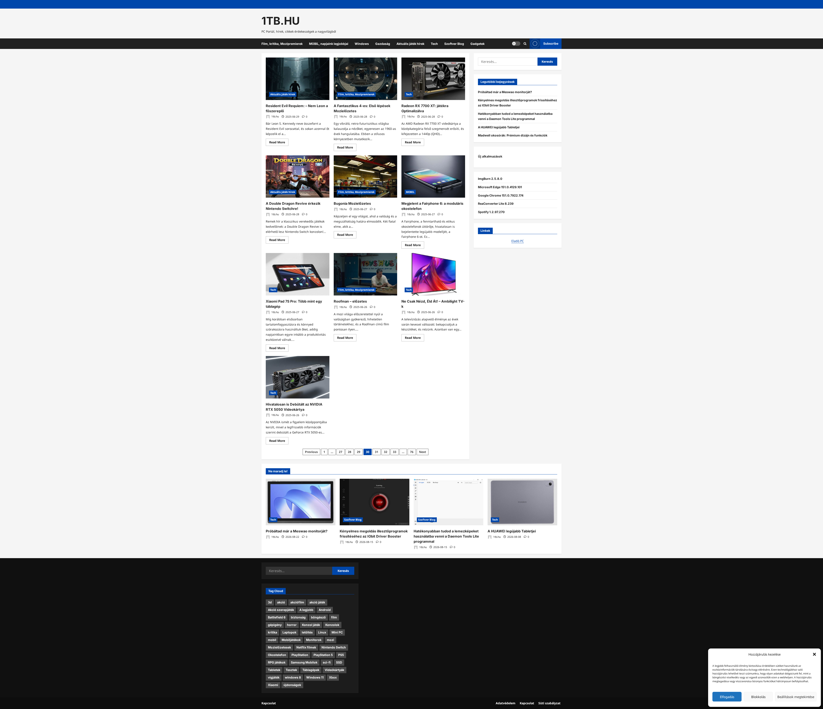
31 (376, 452)
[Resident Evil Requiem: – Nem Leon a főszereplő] (297, 79)
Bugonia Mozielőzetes (352, 203)
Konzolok (332, 625)
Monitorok (313, 640)
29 (358, 452)
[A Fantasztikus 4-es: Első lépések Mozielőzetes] (365, 79)
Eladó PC (517, 241)
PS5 (341, 655)
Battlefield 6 (276, 617)
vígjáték (273, 677)
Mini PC (337, 632)
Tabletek (274, 670)
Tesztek (291, 670)
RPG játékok (276, 662)
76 (411, 452)
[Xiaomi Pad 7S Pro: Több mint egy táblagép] (297, 274)
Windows (362, 43)
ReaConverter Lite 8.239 (496, 203)
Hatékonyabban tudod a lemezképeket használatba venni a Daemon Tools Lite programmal (446, 536)
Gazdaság (382, 43)
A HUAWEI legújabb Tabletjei (499, 127)
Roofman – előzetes (350, 301)
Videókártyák (334, 670)
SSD (339, 662)
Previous (311, 452)
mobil (272, 640)
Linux (322, 632)
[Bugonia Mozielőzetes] (365, 176)
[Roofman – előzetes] (365, 274)
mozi (330, 640)
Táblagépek (310, 670)
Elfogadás (727, 697)
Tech (434, 43)
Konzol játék (311, 625)
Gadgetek (477, 43)
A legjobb (306, 610)
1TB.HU (280, 20)
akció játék (317, 602)
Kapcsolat (268, 703)
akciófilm (297, 602)
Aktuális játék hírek (410, 43)
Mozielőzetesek (279, 647)
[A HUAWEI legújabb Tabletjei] (522, 502)
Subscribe (550, 43)
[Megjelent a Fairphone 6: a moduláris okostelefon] (433, 176)
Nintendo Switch (333, 647)
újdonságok (292, 685)
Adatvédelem (505, 703)
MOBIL (410, 192)
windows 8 (293, 677)
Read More (278, 143)
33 (394, 452)
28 (349, 452)
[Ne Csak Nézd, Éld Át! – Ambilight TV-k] (433, 274)
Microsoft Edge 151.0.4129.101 (500, 187)
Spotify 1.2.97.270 (491, 212)
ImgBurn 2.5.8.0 (490, 178)
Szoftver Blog (454, 43)
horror (292, 625)
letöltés (307, 632)
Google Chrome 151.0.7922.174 (500, 195)
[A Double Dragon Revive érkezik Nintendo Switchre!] (297, 176)
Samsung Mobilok (304, 662)
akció (281, 602)
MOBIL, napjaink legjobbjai (328, 43)
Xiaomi (273, 685)
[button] (814, 654)
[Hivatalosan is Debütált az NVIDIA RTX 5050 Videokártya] (297, 377)
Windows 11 (315, 677)
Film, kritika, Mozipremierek (282, 43)
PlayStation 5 (323, 655)
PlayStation (299, 655)
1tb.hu (275, 116)
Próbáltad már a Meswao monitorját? (505, 92)
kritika (272, 632)
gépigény (275, 625)
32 (385, 452)
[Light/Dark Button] (516, 43)
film (334, 617)
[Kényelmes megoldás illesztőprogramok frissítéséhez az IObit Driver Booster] (374, 502)
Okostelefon (277, 655)
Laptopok (289, 632)
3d (270, 602)
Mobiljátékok (291, 640)
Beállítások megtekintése (795, 697)
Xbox (333, 677)
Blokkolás (758, 697)
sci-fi (327, 662)
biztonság (298, 617)
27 (340, 452)
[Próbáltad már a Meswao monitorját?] (300, 502)
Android (325, 610)
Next (422, 452)
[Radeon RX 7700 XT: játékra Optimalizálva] (433, 79)
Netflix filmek (306, 647)
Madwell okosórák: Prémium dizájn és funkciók (512, 135)
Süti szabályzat (549, 703)
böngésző (318, 617)
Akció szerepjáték (281, 610)
